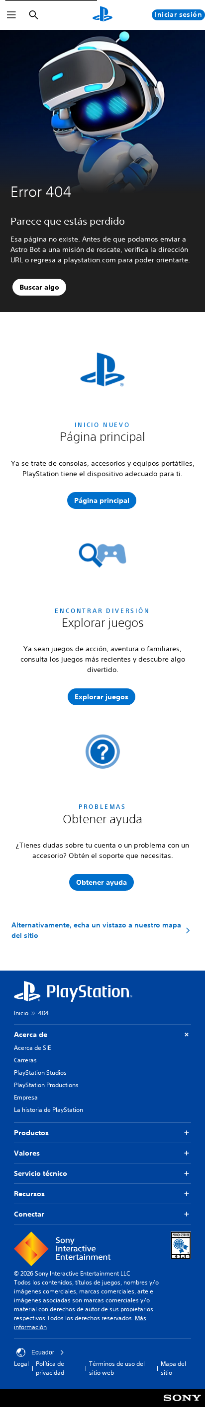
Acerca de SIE (32, 1047)
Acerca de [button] (30, 1034)
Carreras (25, 1060)
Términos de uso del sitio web (117, 1368)
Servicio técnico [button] (40, 1173)
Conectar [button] (29, 1214)
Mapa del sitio (173, 1368)
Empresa (26, 1097)
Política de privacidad (50, 1368)
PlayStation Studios (40, 1072)
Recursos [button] (29, 1193)
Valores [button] (27, 1153)
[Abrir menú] (11, 15)
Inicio (21, 1013)
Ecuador (42, 1352)
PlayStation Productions (46, 1085)
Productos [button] (31, 1132)
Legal (21, 1363)
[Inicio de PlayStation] (102, 14)
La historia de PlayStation (48, 1109)
